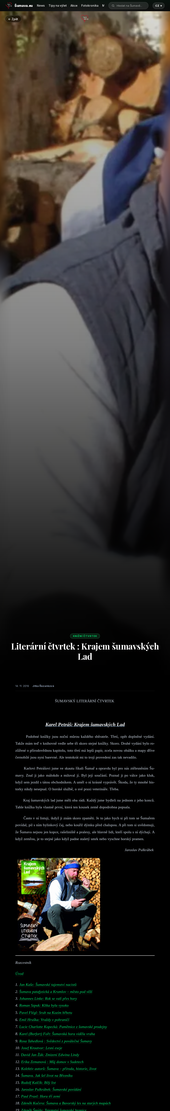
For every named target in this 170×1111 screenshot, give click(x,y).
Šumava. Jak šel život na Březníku (46, 1075)
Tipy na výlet (58, 5)
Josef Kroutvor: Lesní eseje (41, 1048)
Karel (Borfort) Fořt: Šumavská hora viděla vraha (57, 1034)
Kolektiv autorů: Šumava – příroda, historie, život (58, 1069)
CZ (158, 5)
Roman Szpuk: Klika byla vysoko (44, 1005)
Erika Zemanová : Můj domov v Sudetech (52, 1062)
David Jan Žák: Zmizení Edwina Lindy (50, 1055)
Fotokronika (89, 5)
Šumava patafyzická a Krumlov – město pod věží (55, 992)
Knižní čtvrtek (85, 636)
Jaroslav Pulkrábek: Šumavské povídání (51, 1089)
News (41, 5)
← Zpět (13, 19)
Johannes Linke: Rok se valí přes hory (48, 998)
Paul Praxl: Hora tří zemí (40, 1096)
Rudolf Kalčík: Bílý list (38, 1082)
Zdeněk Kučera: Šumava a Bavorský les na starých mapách (66, 1103)
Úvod (19, 974)
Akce (74, 5)
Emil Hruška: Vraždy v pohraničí (44, 1020)
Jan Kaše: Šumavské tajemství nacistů (47, 985)
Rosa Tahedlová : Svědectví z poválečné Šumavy (55, 1041)
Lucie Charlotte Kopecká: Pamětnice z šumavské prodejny (63, 1027)
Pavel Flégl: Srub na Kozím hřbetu (45, 1013)
